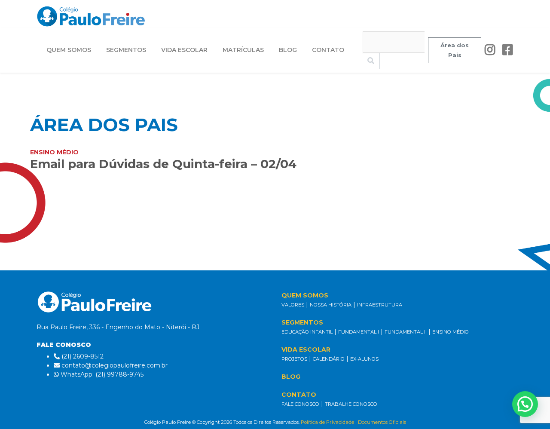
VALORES (292, 305)
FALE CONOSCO (300, 404)
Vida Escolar (184, 50)
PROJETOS (294, 359)
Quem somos (68, 50)
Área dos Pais (454, 50)
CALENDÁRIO (329, 359)
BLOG (290, 376)
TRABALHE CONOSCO (351, 404)
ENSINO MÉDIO (450, 332)
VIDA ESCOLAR (305, 349)
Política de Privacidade (327, 422)
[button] (525, 404)
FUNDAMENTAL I (358, 332)
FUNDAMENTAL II (406, 332)
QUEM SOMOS (304, 295)
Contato (328, 50)
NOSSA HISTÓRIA (330, 305)
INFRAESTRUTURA (379, 305)
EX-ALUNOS (364, 359)
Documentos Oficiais (382, 422)
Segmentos (126, 50)
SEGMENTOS (302, 322)
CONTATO (298, 394)
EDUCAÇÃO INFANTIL (307, 332)
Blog (288, 50)
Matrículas (243, 50)
